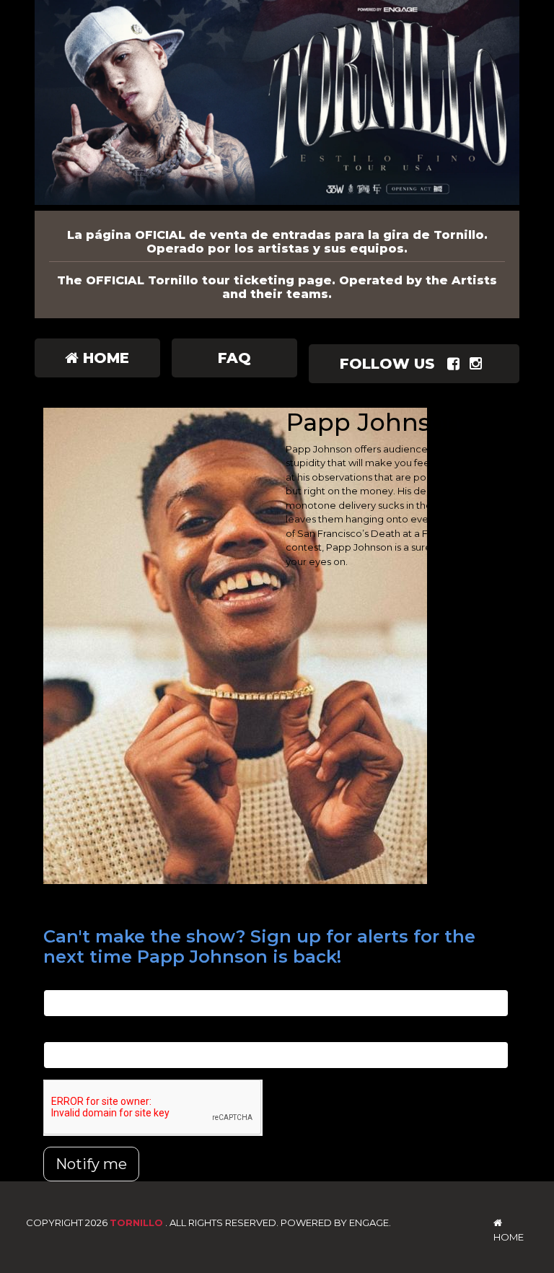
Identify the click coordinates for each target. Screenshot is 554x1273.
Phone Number (79, 1034)
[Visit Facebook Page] (456, 363)
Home (104, 358)
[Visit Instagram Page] (479, 363)
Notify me (91, 1164)
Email (56, 981)
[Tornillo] (277, 105)
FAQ (234, 358)
